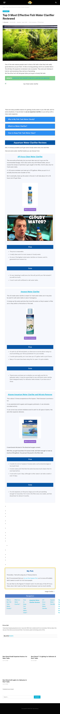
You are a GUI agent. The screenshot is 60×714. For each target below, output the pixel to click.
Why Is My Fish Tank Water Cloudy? (9, 604)
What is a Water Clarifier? (17, 602)
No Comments (33, 22)
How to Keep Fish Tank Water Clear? (25, 606)
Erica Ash (6, 22)
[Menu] (4, 2)
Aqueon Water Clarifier (52, 602)
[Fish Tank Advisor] (30, 2)
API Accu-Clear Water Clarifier (44, 604)
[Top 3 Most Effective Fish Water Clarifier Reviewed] (30, 43)
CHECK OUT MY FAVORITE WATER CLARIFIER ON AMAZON (30, 78)
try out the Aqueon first (31, 578)
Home (4, 7)
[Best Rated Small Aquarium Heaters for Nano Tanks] (16, 647)
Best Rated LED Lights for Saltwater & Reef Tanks (15, 681)
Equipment (6, 11)
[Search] (56, 2)
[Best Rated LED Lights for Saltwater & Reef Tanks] (16, 670)
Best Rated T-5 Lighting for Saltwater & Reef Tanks (43, 657)
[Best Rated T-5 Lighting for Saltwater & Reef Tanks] (44, 647)
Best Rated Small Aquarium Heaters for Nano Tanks (15, 657)
